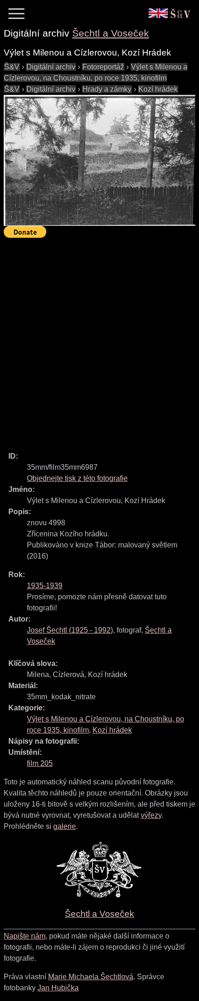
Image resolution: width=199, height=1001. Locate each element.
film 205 (40, 763)
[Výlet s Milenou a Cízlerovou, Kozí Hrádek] (99, 160)
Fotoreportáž (103, 67)
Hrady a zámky (106, 89)
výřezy (151, 815)
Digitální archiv (50, 67)
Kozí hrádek (158, 89)
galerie (64, 826)
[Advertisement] (99, 340)
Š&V (11, 67)
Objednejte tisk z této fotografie (77, 478)
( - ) (70, 630)
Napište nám (24, 936)
